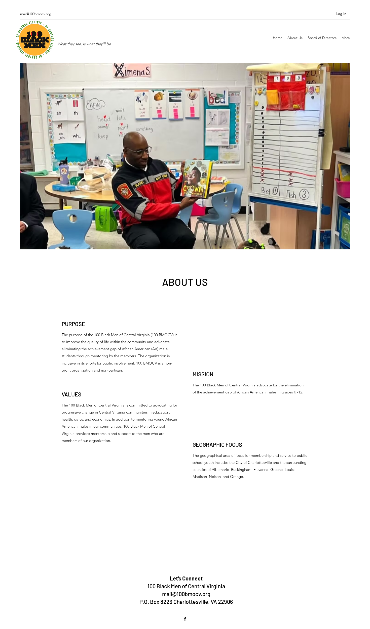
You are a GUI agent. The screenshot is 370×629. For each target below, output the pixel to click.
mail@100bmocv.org (35, 14)
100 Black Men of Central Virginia (186, 586)
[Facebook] (185, 618)
